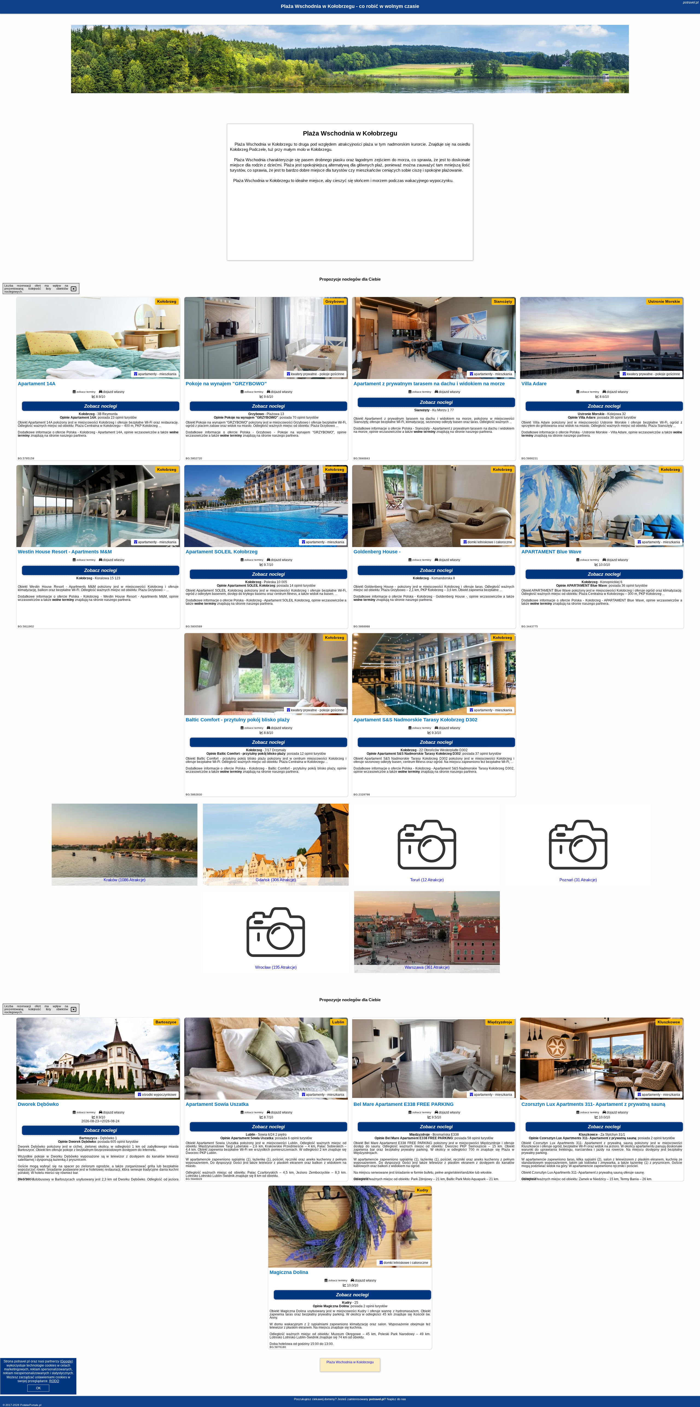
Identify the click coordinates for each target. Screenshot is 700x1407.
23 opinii (117, 417)
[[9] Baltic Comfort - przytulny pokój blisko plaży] (266, 674)
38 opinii (616, 417)
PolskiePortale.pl (30, 1404)
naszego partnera (73, 435)
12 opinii (306, 754)
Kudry (422, 1190)
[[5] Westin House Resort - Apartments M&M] (98, 506)
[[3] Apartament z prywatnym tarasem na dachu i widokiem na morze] (434, 338)
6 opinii (293, 1138)
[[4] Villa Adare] (602, 338)
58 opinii (473, 1138)
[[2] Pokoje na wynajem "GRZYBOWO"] (266, 338)
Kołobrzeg (166, 301)
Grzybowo (334, 301)
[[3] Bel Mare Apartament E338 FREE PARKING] (434, 1059)
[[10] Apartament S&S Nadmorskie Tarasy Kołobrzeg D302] (434, 674)
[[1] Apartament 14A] (98, 338)
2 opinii (656, 1138)
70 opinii (299, 417)
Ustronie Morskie (664, 301)
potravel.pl (691, 2)
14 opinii (296, 586)
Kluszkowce (669, 1022)
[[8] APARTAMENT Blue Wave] (602, 506)
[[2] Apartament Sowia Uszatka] (266, 1059)
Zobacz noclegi (100, 406)
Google (66, 1361)
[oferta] (135, 374)
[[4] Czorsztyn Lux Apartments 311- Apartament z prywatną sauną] (602, 1059)
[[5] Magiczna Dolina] (350, 1227)
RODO (54, 1381)
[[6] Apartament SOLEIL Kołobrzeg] (266, 506)
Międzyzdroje (500, 1022)
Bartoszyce (166, 1022)
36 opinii (628, 586)
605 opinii (117, 1142)
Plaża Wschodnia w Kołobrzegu (350, 1362)
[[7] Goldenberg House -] (434, 506)
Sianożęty (503, 301)
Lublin (338, 1022)
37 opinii (481, 754)
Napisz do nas (396, 1399)
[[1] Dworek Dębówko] (98, 1059)
